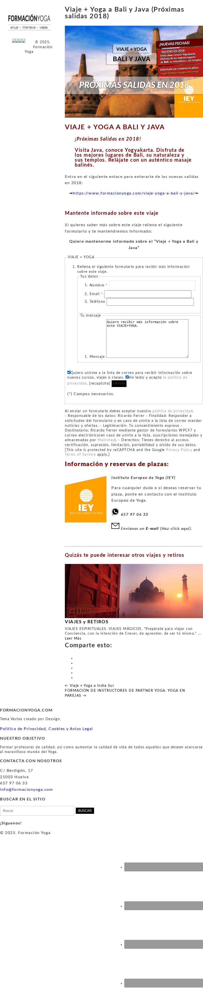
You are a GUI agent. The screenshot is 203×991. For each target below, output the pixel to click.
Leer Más (73, 638)
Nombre (99, 285)
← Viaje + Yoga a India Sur (89, 686)
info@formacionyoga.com (26, 790)
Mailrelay (106, 440)
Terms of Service (80, 454)
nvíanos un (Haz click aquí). (158, 529)
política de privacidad (172, 411)
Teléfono (98, 301)
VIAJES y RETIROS (86, 622)
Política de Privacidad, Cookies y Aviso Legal (46, 729)
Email (96, 294)
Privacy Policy (179, 450)
